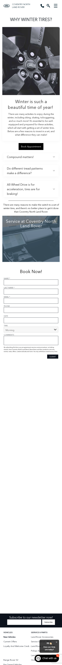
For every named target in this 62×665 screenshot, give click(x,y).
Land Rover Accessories (42, 636)
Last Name (9, 287)
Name (7, 278)
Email (7, 297)
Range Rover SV (10, 659)
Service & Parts (39, 632)
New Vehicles (9, 636)
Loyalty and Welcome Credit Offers (17, 646)
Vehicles (8, 632)
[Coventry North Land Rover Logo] (6, 6)
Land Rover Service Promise (44, 655)
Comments (9, 335)
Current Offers (10, 641)
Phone (7, 306)
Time (6, 325)
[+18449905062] (42, 6)
